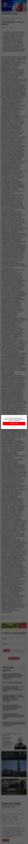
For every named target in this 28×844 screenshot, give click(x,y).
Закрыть (14, 426)
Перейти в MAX (14, 423)
